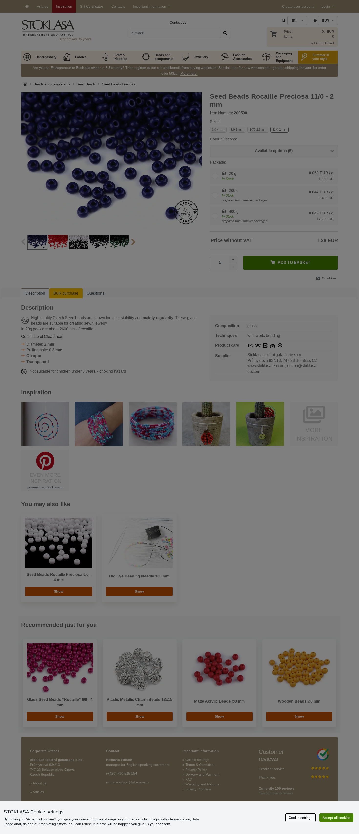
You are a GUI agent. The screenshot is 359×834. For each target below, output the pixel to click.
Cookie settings (300, 818)
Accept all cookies (336, 818)
